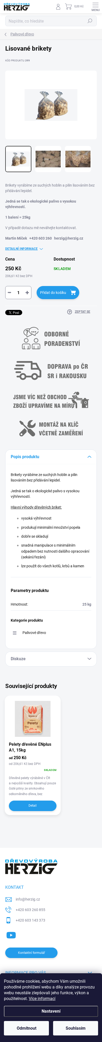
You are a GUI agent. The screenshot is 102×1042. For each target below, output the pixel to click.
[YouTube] (11, 934)
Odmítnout (26, 1028)
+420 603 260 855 (30, 910)
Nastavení (51, 1011)
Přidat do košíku (53, 292)
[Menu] (95, 6)
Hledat (90, 21)
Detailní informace (21, 249)
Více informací (42, 998)
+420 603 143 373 (30, 920)
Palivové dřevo (34, 633)
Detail (33, 805)
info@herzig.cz (28, 899)
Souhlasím (76, 1028)
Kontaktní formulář (31, 953)
